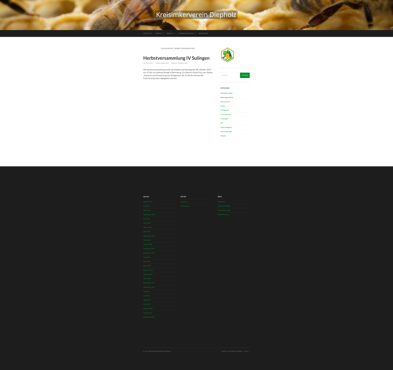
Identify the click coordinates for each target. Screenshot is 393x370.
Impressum (184, 202)
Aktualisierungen (226, 93)
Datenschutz (185, 206)
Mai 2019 (146, 257)
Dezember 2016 (149, 317)
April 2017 (147, 300)
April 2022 (147, 223)
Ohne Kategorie (226, 127)
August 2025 (147, 202)
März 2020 (147, 240)
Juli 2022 (146, 219)
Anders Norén (236, 351)
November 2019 (149, 253)
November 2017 (149, 283)
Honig (222, 106)
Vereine (223, 136)
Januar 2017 (147, 313)
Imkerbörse (203, 33)
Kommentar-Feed (224, 210)
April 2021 (147, 231)
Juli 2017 (146, 291)
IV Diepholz (224, 110)
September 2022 (149, 214)
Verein (158, 33)
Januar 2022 (147, 227)
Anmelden (221, 202)
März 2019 (147, 266)
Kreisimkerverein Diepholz (160, 351)
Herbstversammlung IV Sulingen (176, 58)
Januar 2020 (147, 244)
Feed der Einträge (224, 206)
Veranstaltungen (185, 33)
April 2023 (147, 210)
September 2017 (149, 287)
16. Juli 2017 (148, 63)
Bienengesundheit (226, 97)
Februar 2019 (148, 270)
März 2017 (147, 304)
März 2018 (147, 279)
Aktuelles (147, 33)
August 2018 (147, 274)
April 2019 (147, 261)
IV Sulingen (224, 119)
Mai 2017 (146, 296)
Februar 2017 (148, 308)
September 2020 (149, 236)
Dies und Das (225, 102)
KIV (221, 123)
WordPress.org (223, 214)
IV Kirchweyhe (225, 114)
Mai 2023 (146, 206)
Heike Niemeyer (162, 63)
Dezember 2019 (149, 249)
